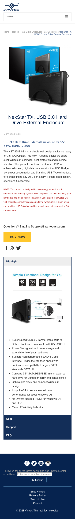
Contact (37, 503)
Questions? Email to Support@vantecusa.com (34, 226)
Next (66, 74)
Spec (9, 418)
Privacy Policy (37, 495)
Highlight (11, 261)
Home (6, 32)
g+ (12, 248)
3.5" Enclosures (51, 32)
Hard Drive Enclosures (31, 32)
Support (11, 427)
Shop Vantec (37, 491)
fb (6, 248)
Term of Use (37, 499)
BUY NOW (17, 237)
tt (18, 248)
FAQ (9, 435)
